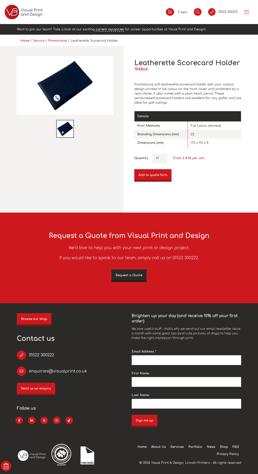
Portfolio (195, 447)
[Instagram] (56, 420)
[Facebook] (19, 420)
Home (24, 40)
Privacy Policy (228, 454)
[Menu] (246, 12)
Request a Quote (129, 275)
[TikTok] (69, 420)
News (211, 447)
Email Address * (144, 351)
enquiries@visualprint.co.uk (58, 371)
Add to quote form (152, 175)
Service (39, 40)
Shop (224, 447)
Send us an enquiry (36, 388)
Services (177, 447)
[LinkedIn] (32, 420)
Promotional (57, 40)
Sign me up (144, 420)
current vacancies (110, 29)
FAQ (236, 447)
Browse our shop (34, 319)
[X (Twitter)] (44, 420)
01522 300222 (41, 355)
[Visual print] (23, 12)
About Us (158, 447)
